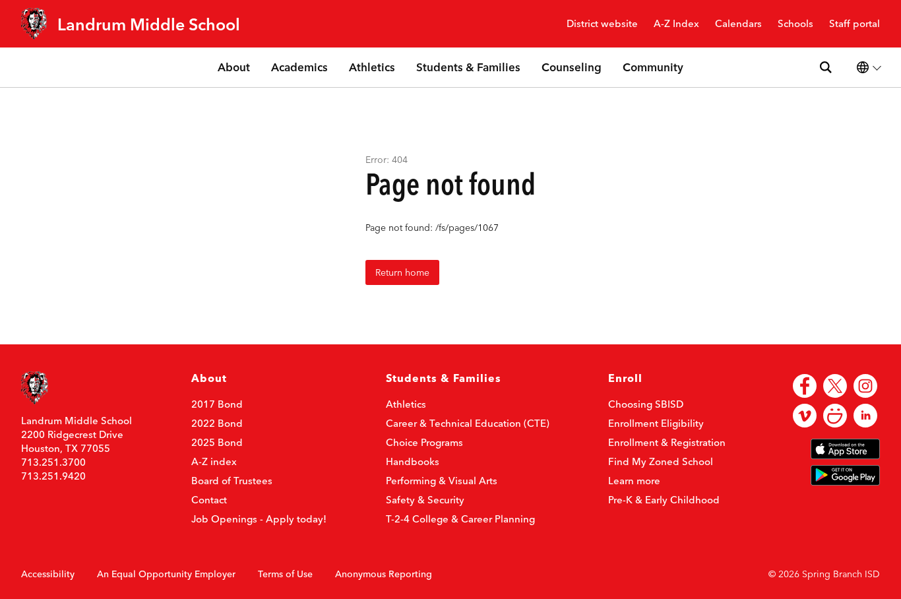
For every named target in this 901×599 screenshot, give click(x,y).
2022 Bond (217, 423)
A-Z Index (676, 24)
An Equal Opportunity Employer (166, 574)
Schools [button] (795, 24)
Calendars (738, 24)
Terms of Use (285, 574)
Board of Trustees (231, 480)
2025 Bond (217, 442)
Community (653, 67)
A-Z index (214, 461)
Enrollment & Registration (667, 442)
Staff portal (854, 24)
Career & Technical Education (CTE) (467, 423)
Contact (209, 499)
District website (602, 24)
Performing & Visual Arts (441, 480)
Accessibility (48, 574)
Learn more (634, 480)
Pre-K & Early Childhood (664, 499)
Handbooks (412, 461)
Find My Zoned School (660, 461)
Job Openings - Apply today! (258, 519)
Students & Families (468, 67)
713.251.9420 (53, 476)
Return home (402, 272)
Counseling (572, 67)
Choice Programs (424, 442)
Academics (299, 67)
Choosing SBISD (645, 404)
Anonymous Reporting (383, 574)
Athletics (372, 67)
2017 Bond (217, 404)
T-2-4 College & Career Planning (460, 519)
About (234, 67)
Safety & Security (425, 499)
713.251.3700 (53, 462)
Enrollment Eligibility (656, 423)
